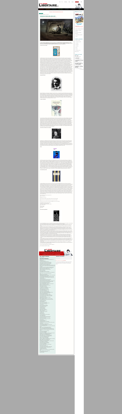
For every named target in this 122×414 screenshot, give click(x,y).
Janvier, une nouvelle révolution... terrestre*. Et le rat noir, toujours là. (47, 283)
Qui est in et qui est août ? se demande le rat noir (45, 268)
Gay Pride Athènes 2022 (42, 301)
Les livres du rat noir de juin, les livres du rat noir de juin (45, 279)
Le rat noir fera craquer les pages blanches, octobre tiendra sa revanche (47, 276)
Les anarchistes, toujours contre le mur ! (44, 351)
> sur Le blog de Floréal (79, 64)
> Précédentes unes (77, 50)
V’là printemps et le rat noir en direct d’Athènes (44, 321)
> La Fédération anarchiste (78, 34)
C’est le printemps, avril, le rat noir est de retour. (44, 271)
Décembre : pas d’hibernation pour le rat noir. (44, 284)
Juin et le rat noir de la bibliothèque (43, 331)
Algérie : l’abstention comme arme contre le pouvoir (45, 339)
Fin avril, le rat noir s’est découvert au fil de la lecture (45, 318)
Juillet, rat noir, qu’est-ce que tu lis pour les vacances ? (45, 269)
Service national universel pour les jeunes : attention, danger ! (46, 346)
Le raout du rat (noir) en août (42, 278)
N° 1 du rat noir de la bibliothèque (43, 343)
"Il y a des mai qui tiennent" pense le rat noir (44, 261)
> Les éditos (76, 43)
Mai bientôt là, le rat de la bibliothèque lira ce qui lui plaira (45, 333)
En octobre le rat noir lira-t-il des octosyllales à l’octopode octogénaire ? (47, 267)
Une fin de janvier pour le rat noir (43, 306)
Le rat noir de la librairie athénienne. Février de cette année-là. (46, 324)
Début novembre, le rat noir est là (43, 309)
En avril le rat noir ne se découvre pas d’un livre (44, 291)
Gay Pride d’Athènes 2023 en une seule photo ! (44, 289)
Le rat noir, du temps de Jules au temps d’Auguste (45, 314)
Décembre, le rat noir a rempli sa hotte (43, 274)
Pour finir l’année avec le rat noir (43, 296)
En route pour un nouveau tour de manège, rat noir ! (45, 264)
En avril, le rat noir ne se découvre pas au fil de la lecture (45, 262)
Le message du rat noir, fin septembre (43, 311)
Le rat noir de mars (42, 304)
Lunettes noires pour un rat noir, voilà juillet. (44, 288)
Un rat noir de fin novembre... (43, 308)
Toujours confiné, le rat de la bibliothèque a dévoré (45, 334)
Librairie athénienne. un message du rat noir (44, 323)
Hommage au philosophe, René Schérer (44, 293)
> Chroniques (77, 44)
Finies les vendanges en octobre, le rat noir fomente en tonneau (46, 298)
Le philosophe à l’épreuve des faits (43, 348)
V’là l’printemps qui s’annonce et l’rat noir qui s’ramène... (45, 263)
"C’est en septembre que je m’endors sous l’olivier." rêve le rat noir (46, 299)
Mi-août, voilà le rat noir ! (42, 313)
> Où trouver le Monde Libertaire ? (78, 33)
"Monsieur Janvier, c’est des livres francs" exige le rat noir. (45, 273)
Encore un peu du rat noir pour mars (43, 303)
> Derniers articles (77, 40)
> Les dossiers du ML (78, 41)
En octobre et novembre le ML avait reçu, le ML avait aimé (45, 344)
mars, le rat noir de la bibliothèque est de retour (44, 336)
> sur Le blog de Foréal (78, 58)
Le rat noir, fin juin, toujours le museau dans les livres (45, 316)
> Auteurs (76, 48)
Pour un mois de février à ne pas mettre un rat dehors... (45, 294)
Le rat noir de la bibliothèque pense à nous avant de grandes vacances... (47, 328)
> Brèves (76, 47)
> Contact (76, 36)
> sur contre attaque (78, 56)
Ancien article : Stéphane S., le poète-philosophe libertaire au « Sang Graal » (47, 338)
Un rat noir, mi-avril (42, 319)
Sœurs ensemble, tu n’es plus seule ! (43, 286)
